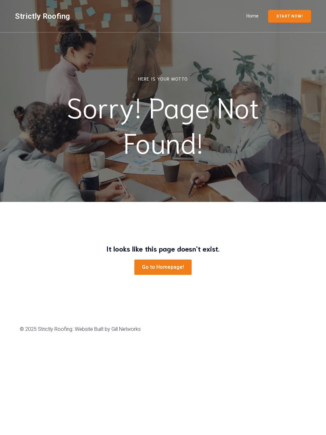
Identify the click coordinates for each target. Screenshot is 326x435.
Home (252, 15)
